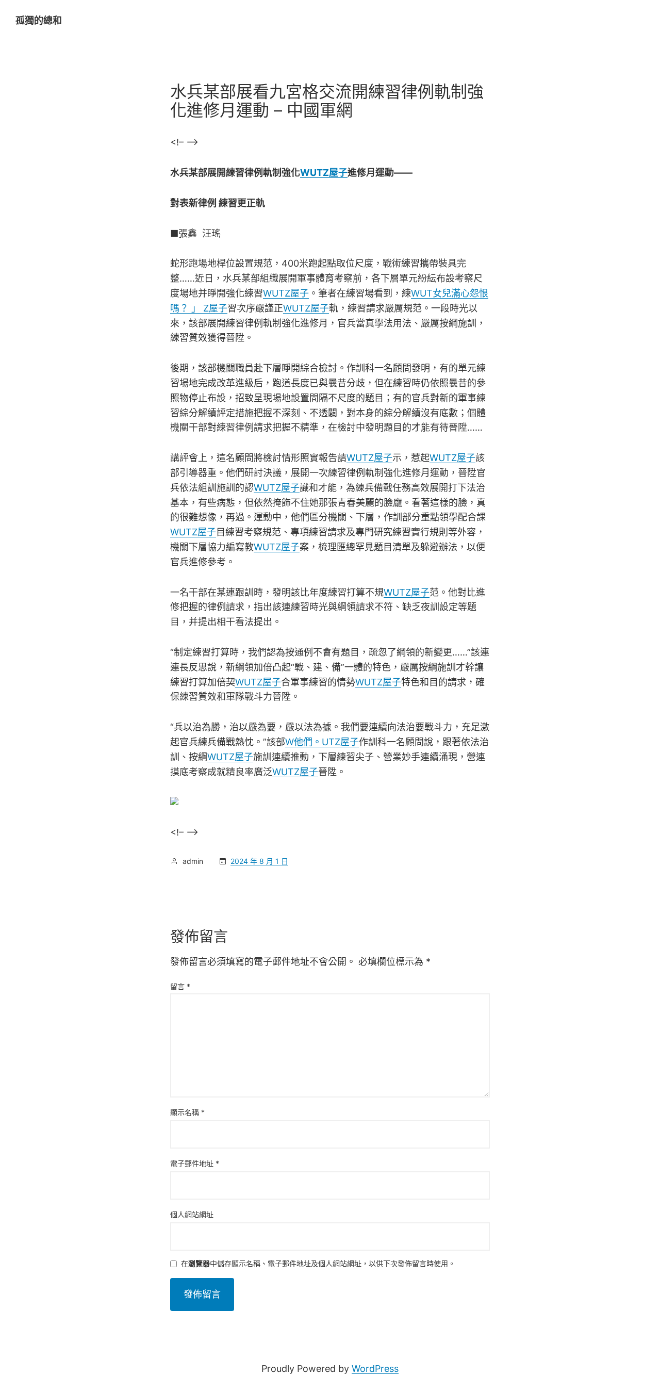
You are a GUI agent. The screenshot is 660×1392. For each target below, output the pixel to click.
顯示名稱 (187, 1112)
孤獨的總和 (38, 20)
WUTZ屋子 (324, 172)
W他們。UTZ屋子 (322, 741)
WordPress (375, 1368)
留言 (180, 986)
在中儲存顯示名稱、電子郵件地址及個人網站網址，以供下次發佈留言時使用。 (318, 1264)
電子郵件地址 (194, 1163)
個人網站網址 (191, 1214)
